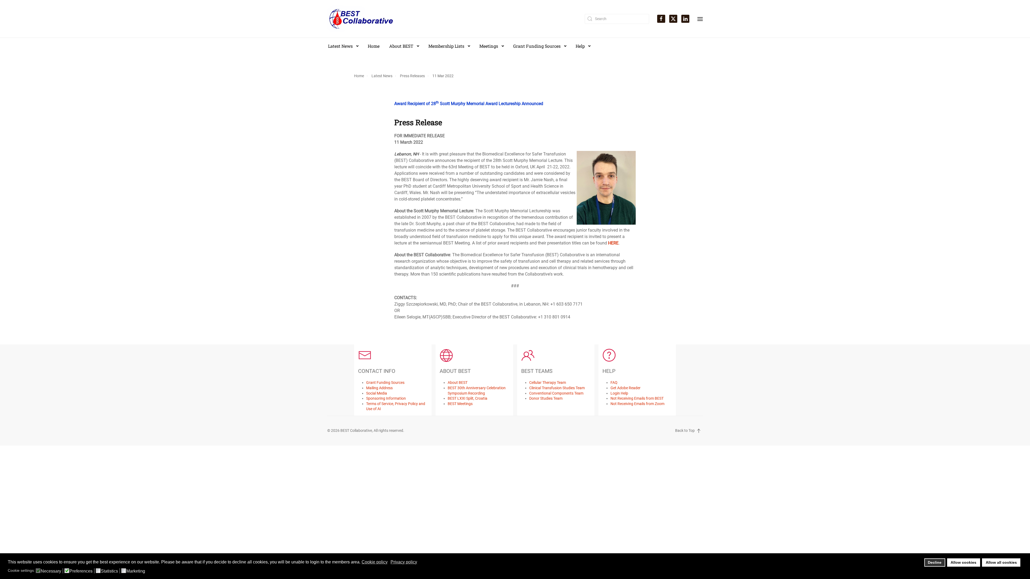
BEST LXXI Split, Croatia (467, 398)
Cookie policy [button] (375, 562)
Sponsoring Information (386, 398)
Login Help (619, 393)
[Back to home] (361, 18)
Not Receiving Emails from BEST (637, 398)
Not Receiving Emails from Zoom (637, 404)
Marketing (135, 571)
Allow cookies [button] (963, 562)
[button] (700, 18)
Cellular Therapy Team (547, 382)
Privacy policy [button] (404, 562)
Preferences (81, 571)
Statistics (109, 571)
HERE (613, 243)
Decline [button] (934, 562)
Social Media (376, 393)
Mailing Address (379, 388)
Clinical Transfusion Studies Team (557, 388)
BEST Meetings (460, 404)
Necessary (51, 571)
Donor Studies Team (545, 398)
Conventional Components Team (556, 393)
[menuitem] (343, 46)
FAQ (613, 382)
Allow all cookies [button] (1001, 562)
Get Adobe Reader (625, 388)
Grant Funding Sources (385, 382)
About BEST (458, 382)
